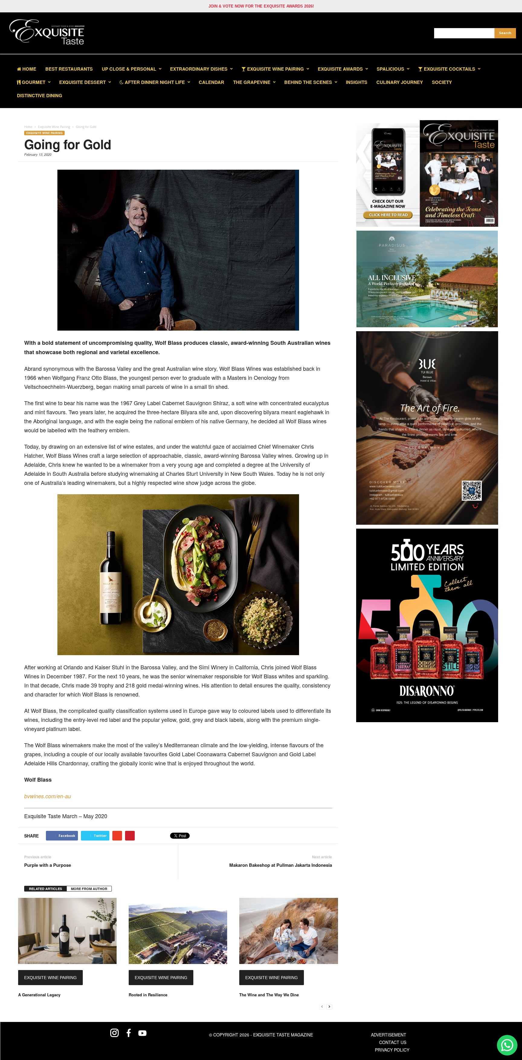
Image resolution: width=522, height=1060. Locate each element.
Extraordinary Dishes (198, 69)
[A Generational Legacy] (67, 931)
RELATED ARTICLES (45, 888)
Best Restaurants (69, 69)
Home (28, 69)
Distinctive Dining (39, 95)
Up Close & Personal (129, 69)
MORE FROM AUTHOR (89, 888)
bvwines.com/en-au (47, 796)
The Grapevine (251, 82)
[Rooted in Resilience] (178, 931)
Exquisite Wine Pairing (275, 69)
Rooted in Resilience (148, 995)
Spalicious (390, 69)
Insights (356, 82)
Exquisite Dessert (82, 82)
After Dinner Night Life (154, 82)
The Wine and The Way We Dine (269, 995)
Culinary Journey (399, 82)
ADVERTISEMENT (388, 1035)
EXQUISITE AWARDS (340, 69)
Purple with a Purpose (47, 865)
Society (442, 82)
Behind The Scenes (308, 82)
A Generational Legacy (39, 995)
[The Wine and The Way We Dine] (288, 931)
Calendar (211, 82)
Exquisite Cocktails (449, 69)
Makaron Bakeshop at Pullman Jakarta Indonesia (280, 865)
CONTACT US (392, 1042)
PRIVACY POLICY (392, 1050)
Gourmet (33, 82)
